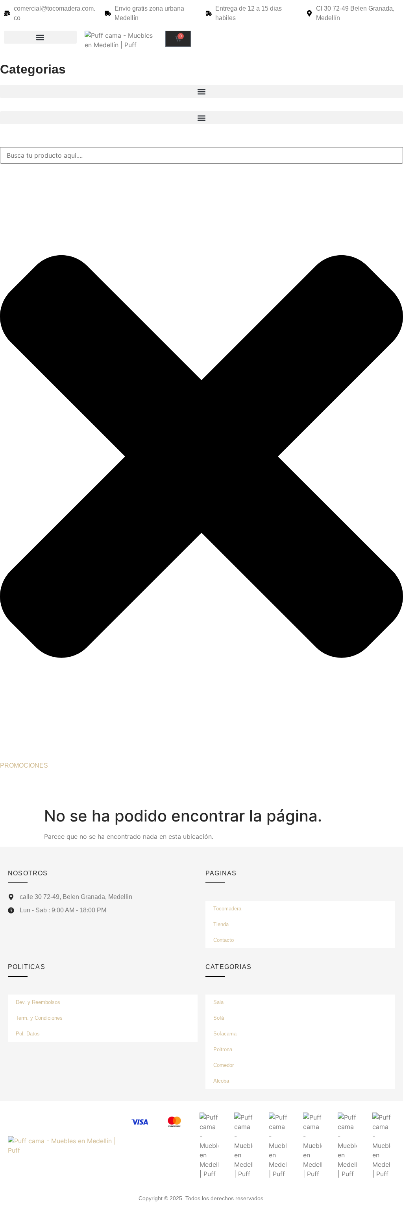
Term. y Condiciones (39, 1018)
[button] (40, 37)
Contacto (223, 940)
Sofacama (225, 1034)
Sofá (218, 1018)
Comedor (223, 1065)
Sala (218, 1002)
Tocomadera (227, 909)
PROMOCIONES (24, 765)
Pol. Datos (28, 1034)
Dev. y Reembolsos (38, 1002)
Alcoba (221, 1081)
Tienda (221, 924)
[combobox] (201, 155)
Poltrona (222, 1049)
